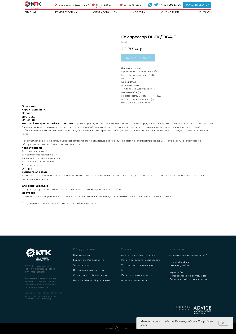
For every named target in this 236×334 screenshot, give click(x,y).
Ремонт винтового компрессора (140, 259)
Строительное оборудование (90, 275)
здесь (143, 324)
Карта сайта (176, 272)
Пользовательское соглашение (187, 275)
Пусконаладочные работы (136, 275)
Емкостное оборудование (88, 259)
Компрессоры (65, 12)
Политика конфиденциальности (188, 279)
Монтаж (126, 270)
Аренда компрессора (134, 280)
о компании (170, 12)
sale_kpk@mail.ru (132, 5)
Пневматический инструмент (90, 270)
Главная (31, 12)
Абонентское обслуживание (138, 254)
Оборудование (104, 12)
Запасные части (82, 265)
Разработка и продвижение (183, 307)
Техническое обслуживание (137, 265)
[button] (197, 5)
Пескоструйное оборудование (91, 280)
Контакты (205, 12)
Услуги (138, 12)
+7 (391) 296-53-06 (170, 4)
